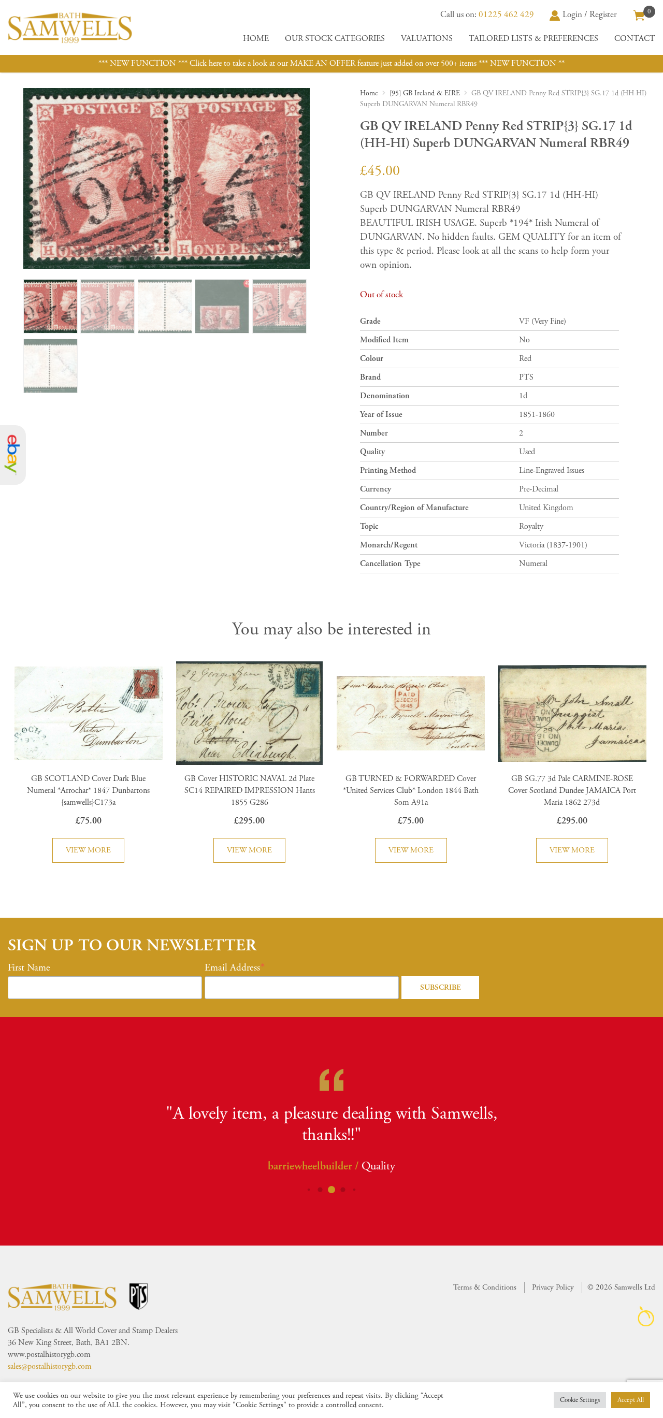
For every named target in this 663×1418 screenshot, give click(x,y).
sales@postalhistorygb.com (50, 1366)
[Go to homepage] (70, 27)
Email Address (232, 968)
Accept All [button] (630, 1400)
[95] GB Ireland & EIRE (425, 93)
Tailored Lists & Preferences (533, 38)
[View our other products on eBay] (13, 455)
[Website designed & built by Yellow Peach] (646, 1316)
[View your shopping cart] (639, 14)
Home (256, 38)
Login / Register (590, 14)
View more (88, 850)
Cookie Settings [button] (580, 1400)
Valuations (427, 38)
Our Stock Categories (335, 38)
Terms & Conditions (484, 1287)
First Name (29, 968)
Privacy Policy (553, 1287)
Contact (634, 38)
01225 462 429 (506, 14)
